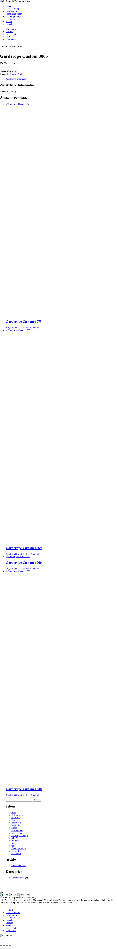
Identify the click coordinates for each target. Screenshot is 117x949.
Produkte (15, 840)
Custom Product (17, 74)
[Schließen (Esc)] (10, 945)
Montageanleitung (14, 14)
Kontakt (9, 24)
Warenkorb (11, 29)
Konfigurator (11, 11)
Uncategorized (18, 877)
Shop (13, 843)
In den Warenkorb (8, 71)
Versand (9, 31)
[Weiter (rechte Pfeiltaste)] (4, 948)
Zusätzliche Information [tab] (16, 79)
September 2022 (18, 865)
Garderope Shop (13, 16)
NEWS (9, 21)
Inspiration (10, 19)
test (12, 846)
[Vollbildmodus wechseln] (4, 945)
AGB (8, 36)
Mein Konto (16, 833)
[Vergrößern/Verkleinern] (1, 945)
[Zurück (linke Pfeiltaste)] (1, 948)
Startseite (10, 910)
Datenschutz (11, 34)
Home (8, 6)
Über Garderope (13, 8)
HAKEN (15, 817)
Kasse (14, 828)
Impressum (11, 39)
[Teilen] (7, 945)
